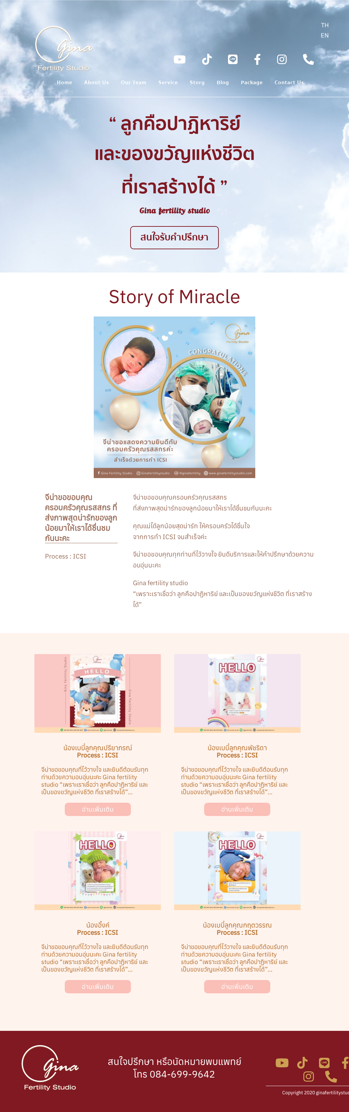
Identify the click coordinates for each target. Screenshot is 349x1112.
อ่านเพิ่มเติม (98, 809)
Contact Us (289, 83)
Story (197, 83)
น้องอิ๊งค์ (97, 925)
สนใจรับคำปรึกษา (174, 237)
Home (64, 83)
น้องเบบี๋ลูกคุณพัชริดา (237, 747)
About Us (96, 83)
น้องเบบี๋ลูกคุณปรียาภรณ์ (97, 747)
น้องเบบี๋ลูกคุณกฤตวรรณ (237, 925)
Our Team (134, 83)
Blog (223, 83)
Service (168, 83)
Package (252, 83)
